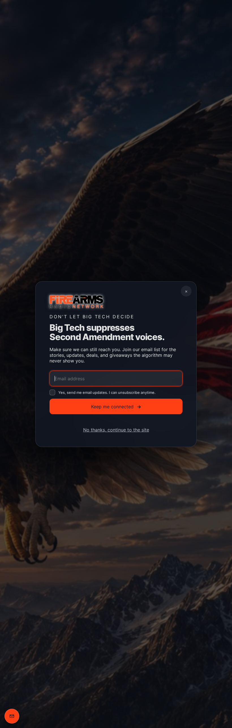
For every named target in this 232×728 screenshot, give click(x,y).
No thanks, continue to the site (116, 430)
